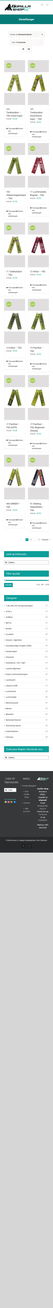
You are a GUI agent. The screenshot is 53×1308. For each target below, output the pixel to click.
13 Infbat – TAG (14, 348)
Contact (26, 803)
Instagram (42, 820)
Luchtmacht (11, 691)
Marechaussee (12, 703)
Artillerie (9, 617)
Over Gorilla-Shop (27, 794)
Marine (9, 708)
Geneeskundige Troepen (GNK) (19, 646)
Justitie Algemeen (13, 668)
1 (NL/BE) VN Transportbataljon (19, 606)
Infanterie (10, 657)
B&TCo (9, 623)
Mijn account (26, 810)
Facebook (43, 814)
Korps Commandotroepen (17, 674)
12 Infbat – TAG (37, 271)
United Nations (12, 731)
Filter (8, 585)
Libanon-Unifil (11, 686)
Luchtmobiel (11, 697)
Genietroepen (11, 651)
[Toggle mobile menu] (47, 4)
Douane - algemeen (14, 640)
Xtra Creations (41, 840)
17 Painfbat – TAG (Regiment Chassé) (37, 427)
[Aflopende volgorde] (42, 34)
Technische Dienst (13, 726)
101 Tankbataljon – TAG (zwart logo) (14, 112)
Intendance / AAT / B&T (15, 663)
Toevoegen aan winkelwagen (11, 131)
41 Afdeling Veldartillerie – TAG (37, 507)
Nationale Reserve (13, 720)
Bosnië (8, 628)
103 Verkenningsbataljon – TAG (16, 195)
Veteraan (9, 737)
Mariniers (10, 714)
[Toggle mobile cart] (42, 4)
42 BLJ (9, 611)
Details (20, 129)
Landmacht (10, 680)
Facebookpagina (26, 786)
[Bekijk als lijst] (28, 49)
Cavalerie (9, 634)
